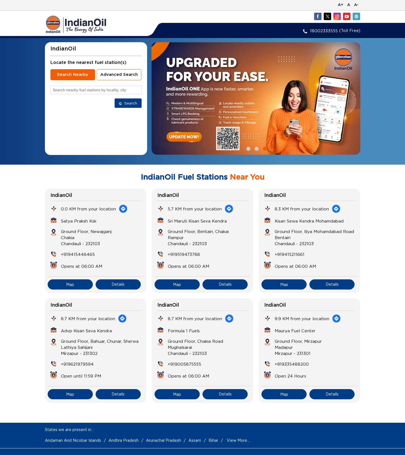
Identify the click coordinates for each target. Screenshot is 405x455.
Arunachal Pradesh (163, 440)
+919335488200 (292, 364)
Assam (194, 440)
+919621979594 (77, 364)
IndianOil (61, 195)
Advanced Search (119, 75)
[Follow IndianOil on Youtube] (346, 16)
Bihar (213, 440)
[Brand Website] (356, 16)
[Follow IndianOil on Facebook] (318, 16)
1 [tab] (247, 148)
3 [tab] (264, 148)
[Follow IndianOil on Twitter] (327, 16)
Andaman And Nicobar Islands (73, 440)
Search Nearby (72, 75)
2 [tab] (256, 148)
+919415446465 (78, 254)
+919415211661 (289, 254)
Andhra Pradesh (124, 440)
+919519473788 (184, 254)
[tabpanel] (256, 98)
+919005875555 (184, 364)
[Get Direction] (123, 208)
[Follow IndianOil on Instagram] (337, 16)
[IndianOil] (84, 24)
